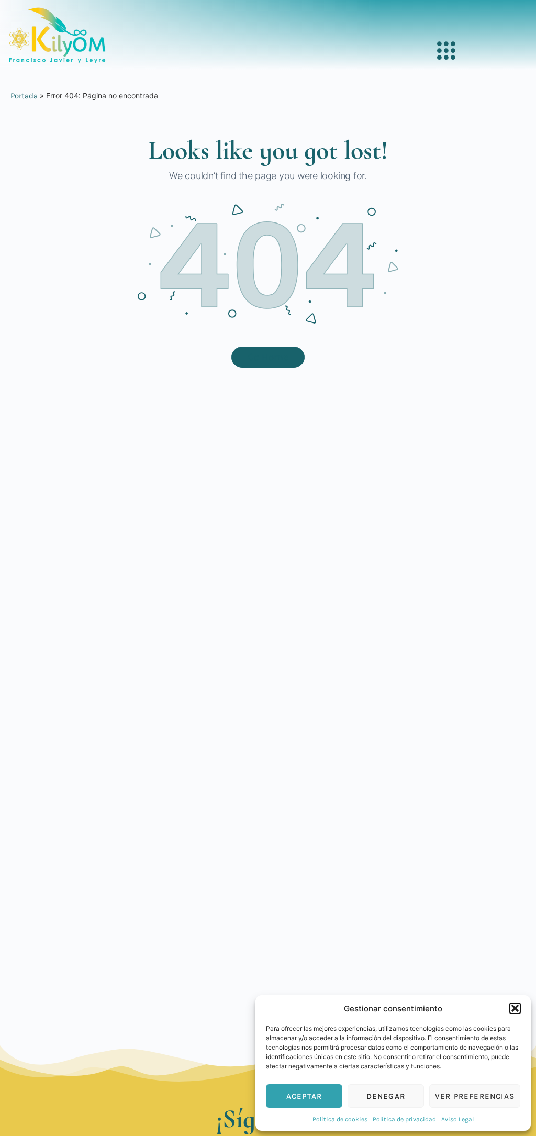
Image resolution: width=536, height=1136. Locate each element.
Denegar (385, 1096)
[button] (515, 1008)
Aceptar (304, 1096)
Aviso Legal (457, 1119)
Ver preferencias (475, 1096)
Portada (24, 96)
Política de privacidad (404, 1119)
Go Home (268, 357)
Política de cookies (339, 1119)
